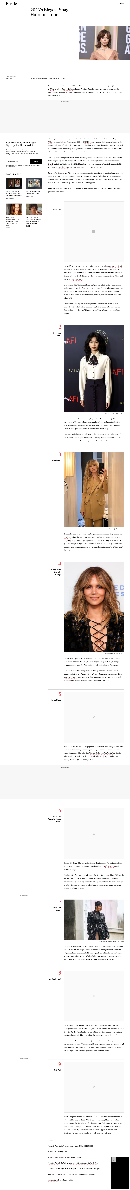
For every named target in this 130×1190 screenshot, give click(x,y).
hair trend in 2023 (55, 95)
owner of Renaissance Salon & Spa (95, 428)
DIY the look (63, 167)
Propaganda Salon (92, 746)
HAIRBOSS (87, 142)
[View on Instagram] (93, 717)
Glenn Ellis (77, 863)
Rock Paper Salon (92, 946)
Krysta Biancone (83, 276)
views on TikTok (115, 266)
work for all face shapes (79, 157)
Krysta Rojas (113, 179)
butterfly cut (102, 1025)
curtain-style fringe (80, 662)
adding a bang (97, 422)
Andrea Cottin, (69, 746)
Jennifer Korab (54, 1163)
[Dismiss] (126, 1158)
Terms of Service (36, 165)
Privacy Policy (11, 166)
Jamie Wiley (53, 1146)
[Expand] (113, 1158)
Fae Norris (68, 946)
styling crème (69, 759)
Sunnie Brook (77, 1028)
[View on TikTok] (93, 231)
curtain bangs (80, 670)
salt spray (105, 756)
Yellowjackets (109, 866)
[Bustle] (11, 3)
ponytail (116, 285)
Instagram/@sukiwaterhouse (116, 529)
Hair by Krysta (77, 279)
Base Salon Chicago (62, 182)
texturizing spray (70, 677)
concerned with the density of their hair (106, 547)
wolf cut (51, 89)
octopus (70, 419)
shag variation (67, 89)
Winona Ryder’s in (101, 753)
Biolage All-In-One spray (76, 1050)
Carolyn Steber (11, 77)
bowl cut (75, 949)
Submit (36, 161)
